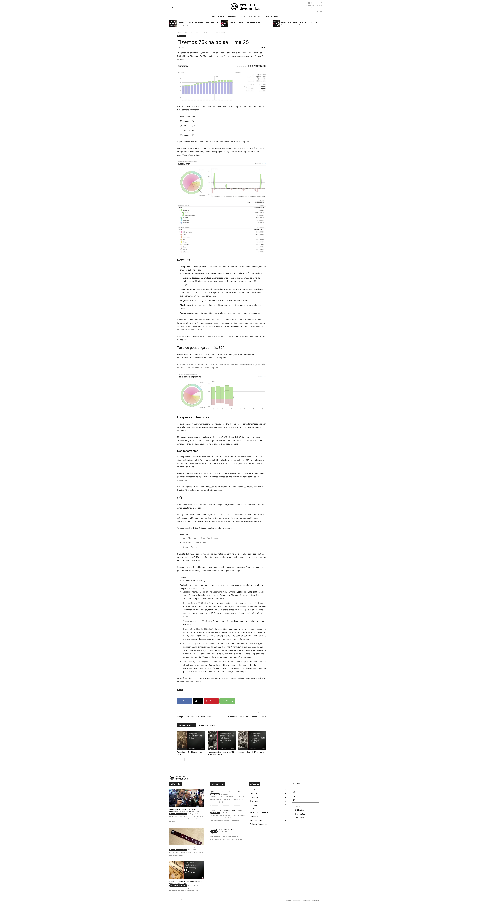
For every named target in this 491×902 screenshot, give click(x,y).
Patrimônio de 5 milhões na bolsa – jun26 (226, 811)
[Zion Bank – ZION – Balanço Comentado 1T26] (224, 23)
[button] (171, 6)
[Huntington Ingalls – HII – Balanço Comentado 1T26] (173, 23)
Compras (214, 831)
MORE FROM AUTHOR (207, 725)
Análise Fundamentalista (178, 814)
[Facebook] (294, 788)
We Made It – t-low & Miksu (195, 542)
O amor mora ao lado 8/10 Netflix (197, 621)
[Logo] (245, 6)
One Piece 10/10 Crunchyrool (196, 661)
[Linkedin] (294, 796)
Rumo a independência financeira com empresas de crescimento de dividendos (184, 810)
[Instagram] (294, 792)
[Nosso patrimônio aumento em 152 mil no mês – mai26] (222, 740)
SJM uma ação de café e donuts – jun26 (225, 792)
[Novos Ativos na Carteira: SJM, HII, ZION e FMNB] (276, 23)
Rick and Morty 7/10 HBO (194, 643)
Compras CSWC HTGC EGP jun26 (222, 829)
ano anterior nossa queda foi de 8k (210, 336)
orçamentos (189, 690)
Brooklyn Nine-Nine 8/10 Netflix (197, 629)
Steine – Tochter (190, 547)
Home (179, 32)
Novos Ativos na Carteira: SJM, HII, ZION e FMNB (299, 22)
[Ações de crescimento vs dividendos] (186, 836)
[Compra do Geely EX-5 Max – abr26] (252, 740)
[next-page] (183, 759)
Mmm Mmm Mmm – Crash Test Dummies (201, 538)
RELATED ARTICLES (187, 725)
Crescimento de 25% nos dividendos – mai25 (247, 716)
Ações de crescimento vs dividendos (183, 848)
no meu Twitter (194, 681)
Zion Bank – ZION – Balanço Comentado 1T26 (247, 22)
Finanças (187, 32)
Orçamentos (197, 32)
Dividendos (215, 794)
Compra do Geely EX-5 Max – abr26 (251, 752)
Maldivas (241, 460)
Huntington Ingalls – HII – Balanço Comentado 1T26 (198, 22)
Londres (181, 463)
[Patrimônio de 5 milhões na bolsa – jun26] (191, 740)
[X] (294, 800)
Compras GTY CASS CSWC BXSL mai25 (194, 716)
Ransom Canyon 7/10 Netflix (195, 603)
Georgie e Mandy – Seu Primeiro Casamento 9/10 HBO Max (209, 592)
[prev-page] (178, 759)
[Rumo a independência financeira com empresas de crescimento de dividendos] (186, 798)
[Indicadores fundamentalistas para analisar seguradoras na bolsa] (186, 870)
